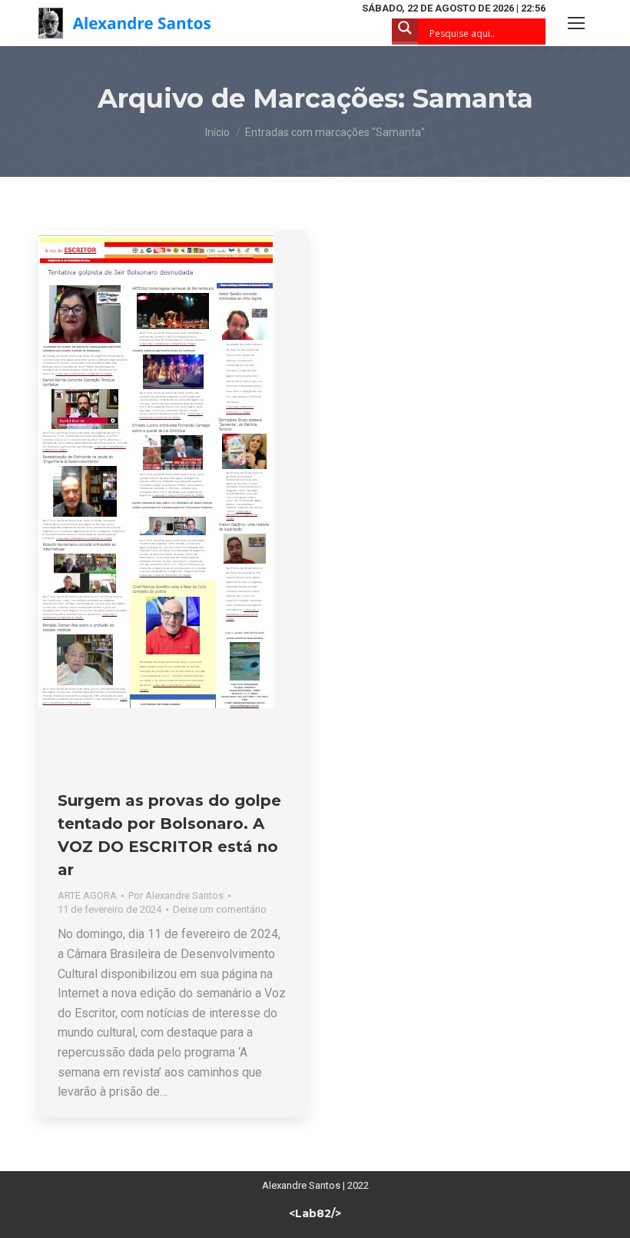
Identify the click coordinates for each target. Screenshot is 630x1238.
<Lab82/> (315, 1213)
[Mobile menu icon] (576, 23)
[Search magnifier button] (405, 31)
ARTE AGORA (87, 895)
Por (176, 895)
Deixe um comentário (220, 909)
